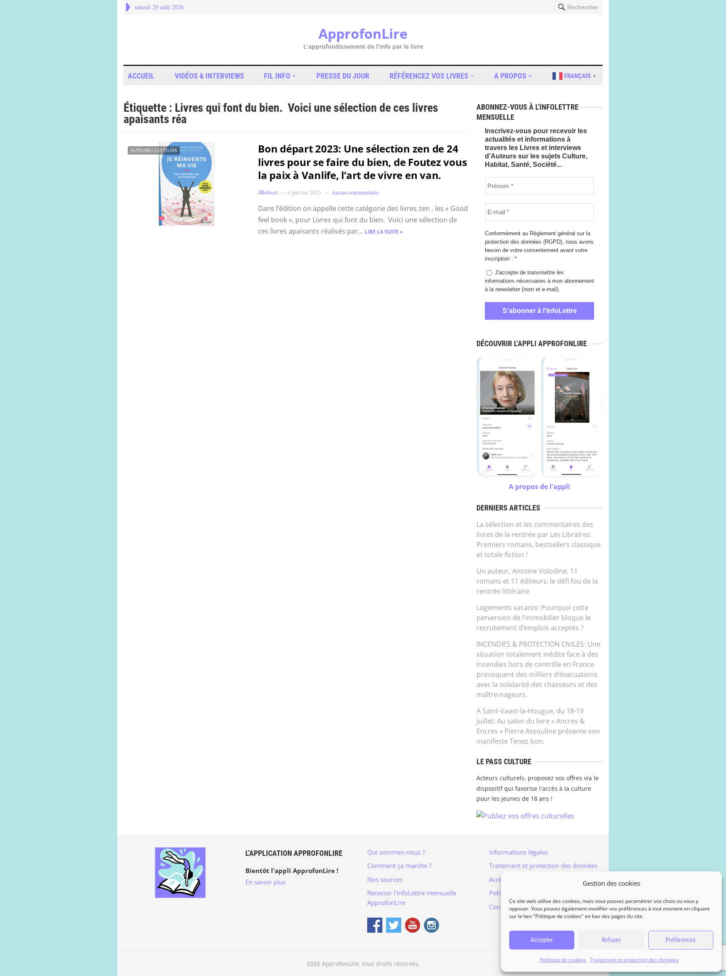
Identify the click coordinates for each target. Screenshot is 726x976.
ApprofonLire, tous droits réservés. (371, 964)
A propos (510, 75)
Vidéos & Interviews (209, 75)
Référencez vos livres (428, 75)
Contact (500, 906)
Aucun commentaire (355, 192)
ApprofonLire (363, 33)
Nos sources (384, 879)
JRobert (268, 192)
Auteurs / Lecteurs (154, 150)
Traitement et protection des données (634, 959)
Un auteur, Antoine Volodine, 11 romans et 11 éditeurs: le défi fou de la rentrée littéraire (537, 581)
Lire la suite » (384, 231)
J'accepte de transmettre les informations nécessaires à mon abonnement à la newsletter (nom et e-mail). (539, 280)
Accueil (141, 75)
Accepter (542, 940)
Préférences (681, 940)
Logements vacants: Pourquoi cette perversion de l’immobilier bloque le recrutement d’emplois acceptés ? (533, 617)
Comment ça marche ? (399, 865)
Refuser (611, 940)
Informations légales (518, 852)
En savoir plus (265, 882)
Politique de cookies (563, 959)
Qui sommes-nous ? (396, 852)
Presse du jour (342, 75)
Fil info (277, 75)
